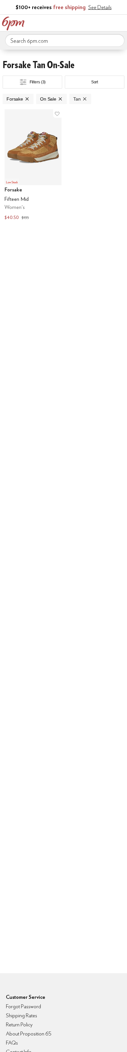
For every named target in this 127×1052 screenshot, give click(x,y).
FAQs (12, 1043)
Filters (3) (38, 82)
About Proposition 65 (28, 1034)
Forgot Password (23, 1006)
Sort (94, 82)
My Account (79, 22)
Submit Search (117, 40)
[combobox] (64, 40)
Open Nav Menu (120, 22)
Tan (77, 99)
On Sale (48, 99)
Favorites (92, 22)
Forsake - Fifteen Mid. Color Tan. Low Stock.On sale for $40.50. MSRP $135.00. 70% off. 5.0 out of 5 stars (33, 165)
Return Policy (19, 1025)
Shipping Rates (21, 1015)
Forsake (15, 99)
